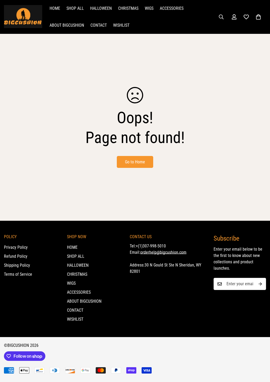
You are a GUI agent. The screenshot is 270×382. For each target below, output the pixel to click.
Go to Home (135, 161)
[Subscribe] (260, 284)
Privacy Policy (16, 247)
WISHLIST (121, 25)
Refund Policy (15, 256)
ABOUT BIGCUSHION (67, 25)
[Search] (221, 17)
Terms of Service (18, 274)
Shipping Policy (17, 265)
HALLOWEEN (101, 8)
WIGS (149, 8)
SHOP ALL (75, 8)
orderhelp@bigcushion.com (163, 252)
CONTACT (98, 25)
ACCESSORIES (172, 8)
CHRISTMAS (128, 8)
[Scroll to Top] (260, 353)
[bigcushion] (23, 16)
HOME (55, 8)
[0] (258, 17)
